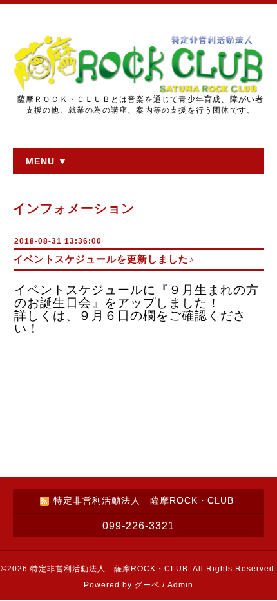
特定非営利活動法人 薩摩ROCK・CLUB (109, 568)
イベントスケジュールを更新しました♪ (104, 258)
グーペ (147, 584)
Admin (180, 584)
